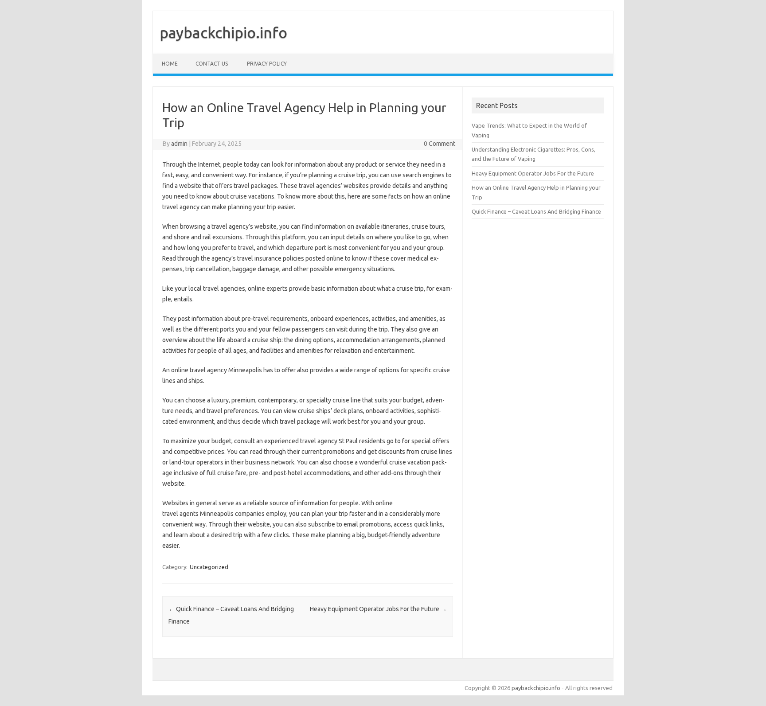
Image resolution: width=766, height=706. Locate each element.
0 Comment (439, 143)
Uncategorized (209, 567)
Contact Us (211, 63)
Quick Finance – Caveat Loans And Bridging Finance (536, 211)
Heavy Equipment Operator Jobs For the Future (378, 608)
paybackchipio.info (223, 32)
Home (170, 63)
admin (179, 143)
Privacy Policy (267, 63)
